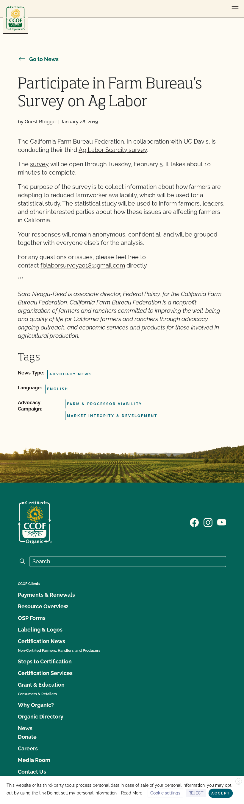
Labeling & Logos (40, 629)
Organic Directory (40, 716)
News (25, 728)
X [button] (238, 782)
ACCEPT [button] (220, 793)
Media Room (34, 760)
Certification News (41, 641)
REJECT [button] (196, 793)
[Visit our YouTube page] (221, 521)
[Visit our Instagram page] (208, 521)
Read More (131, 793)
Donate (27, 737)
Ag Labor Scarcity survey (113, 149)
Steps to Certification (45, 661)
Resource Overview (43, 606)
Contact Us (32, 772)
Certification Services (45, 673)
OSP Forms (32, 618)
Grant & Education (41, 685)
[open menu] (235, 9)
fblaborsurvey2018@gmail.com (82, 265)
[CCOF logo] (15, 18)
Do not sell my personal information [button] (82, 793)
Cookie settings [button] (165, 793)
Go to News (44, 59)
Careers (28, 748)
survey (39, 164)
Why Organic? (36, 705)
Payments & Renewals (46, 595)
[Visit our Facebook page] (194, 521)
